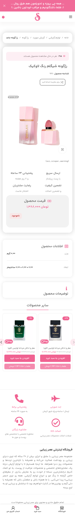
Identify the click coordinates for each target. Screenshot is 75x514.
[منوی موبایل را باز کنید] (70, 16)
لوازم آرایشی (54, 38)
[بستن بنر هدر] (4, 5)
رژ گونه (25, 38)
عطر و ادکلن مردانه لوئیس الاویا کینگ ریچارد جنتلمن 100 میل (57, 349)
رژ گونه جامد (12, 38)
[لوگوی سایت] (37, 16)
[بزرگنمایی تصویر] (62, 150)
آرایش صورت (39, 38)
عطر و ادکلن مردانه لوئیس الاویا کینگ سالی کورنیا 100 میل (21, 349)
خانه (66, 38)
